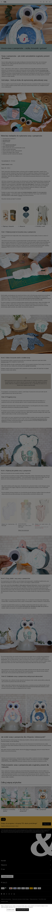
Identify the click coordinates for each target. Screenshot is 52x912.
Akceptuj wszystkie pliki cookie (22, 909)
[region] (26, 908)
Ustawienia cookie (10, 909)
